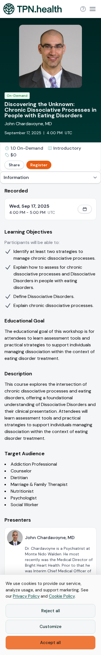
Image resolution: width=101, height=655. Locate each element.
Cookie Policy (62, 596)
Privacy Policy (26, 596)
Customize (50, 626)
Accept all (50, 642)
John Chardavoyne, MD (28, 124)
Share (14, 164)
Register (38, 164)
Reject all (50, 611)
